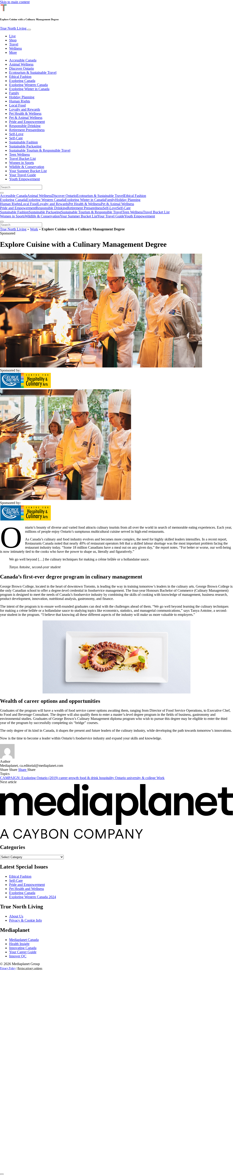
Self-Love (16, 134)
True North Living (13, 28)
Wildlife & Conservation (26, 167)
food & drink (89, 778)
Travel (13, 44)
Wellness (15, 48)
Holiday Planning (21, 97)
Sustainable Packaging (25, 146)
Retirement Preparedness (27, 130)
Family (14, 93)
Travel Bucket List (22, 159)
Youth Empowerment (24, 179)
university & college (142, 778)
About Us (16, 916)
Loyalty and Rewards (24, 109)
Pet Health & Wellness (25, 113)
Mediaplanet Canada (24, 940)
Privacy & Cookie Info (25, 920)
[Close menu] (2, 221)
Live (12, 36)
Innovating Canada (22, 948)
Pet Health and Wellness (26, 889)
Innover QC (17, 956)
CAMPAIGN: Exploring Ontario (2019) (29, 778)
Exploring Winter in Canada (29, 89)
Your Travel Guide (22, 175)
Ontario (121, 778)
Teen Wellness (19, 154)
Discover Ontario (21, 68)
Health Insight (19, 944)
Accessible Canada (22, 60)
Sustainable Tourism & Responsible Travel (39, 150)
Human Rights (19, 101)
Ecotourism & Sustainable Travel (32, 72)
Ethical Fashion (20, 77)
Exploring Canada (22, 81)
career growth (69, 778)
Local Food (17, 105)
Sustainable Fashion (23, 142)
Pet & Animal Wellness (25, 118)
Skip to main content (15, 2)
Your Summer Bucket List (28, 171)
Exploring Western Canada (28, 85)
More (13, 52)
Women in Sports (21, 163)
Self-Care (16, 138)
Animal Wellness (21, 64)
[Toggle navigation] (29, 29)
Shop (13, 40)
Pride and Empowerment (27, 122)
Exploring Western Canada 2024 (32, 897)
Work (34, 229)
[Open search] (2, 193)
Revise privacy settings (30, 968)
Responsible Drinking (25, 126)
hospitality (107, 778)
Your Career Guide (22, 952)
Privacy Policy (8, 968)
